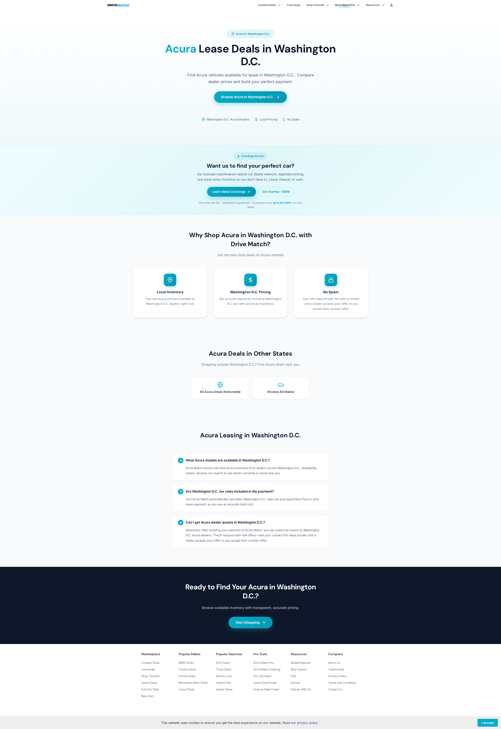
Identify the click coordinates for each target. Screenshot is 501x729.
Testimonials (336, 669)
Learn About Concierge (229, 192)
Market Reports (301, 662)
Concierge (293, 4)
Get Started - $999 (276, 192)
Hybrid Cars (223, 682)
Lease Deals (149, 682)
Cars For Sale (150, 689)
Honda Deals (187, 676)
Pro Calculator (262, 676)
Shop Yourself (150, 676)
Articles (295, 682)
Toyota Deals (187, 669)
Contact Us (335, 689)
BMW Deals (186, 662)
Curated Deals (150, 662)
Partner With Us (301, 689)
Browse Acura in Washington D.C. (247, 97)
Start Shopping (248, 622)
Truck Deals (224, 669)
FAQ (293, 676)
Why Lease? (299, 669)
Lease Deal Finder (265, 682)
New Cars (147, 696)
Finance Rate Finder (266, 689)
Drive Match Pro (263, 662)
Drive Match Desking (266, 669)
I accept (487, 723)
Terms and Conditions (342, 682)
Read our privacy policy (300, 723)
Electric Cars (224, 676)
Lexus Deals (186, 689)
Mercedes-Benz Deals (193, 682)
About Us (334, 662)
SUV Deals (223, 662)
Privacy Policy (337, 676)
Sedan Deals (224, 689)
